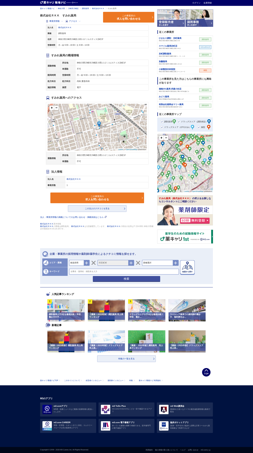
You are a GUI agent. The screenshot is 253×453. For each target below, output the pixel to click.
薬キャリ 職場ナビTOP (49, 380)
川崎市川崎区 (73, 8)
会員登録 (208, 3)
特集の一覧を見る (126, 358)
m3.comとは (206, 450)
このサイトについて (72, 380)
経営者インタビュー (94, 380)
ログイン (196, 3)
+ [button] (52, 108)
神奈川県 (61, 8)
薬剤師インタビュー (115, 380)
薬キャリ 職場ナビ (47, 8)
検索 (126, 278)
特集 (131, 380)
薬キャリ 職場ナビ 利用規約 (150, 380)
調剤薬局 (85, 8)
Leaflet (120, 149)
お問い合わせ (193, 450)
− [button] (56, 108)
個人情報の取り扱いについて (166, 450)
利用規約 (149, 450)
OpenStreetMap (131, 149)
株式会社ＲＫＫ (98, 8)
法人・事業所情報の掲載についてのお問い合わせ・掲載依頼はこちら (72, 217)
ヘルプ (183, 450)
